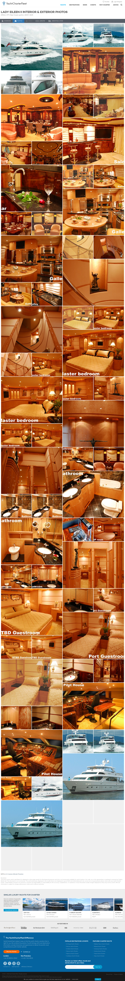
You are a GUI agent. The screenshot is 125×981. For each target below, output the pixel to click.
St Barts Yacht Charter (72, 949)
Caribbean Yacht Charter (72, 956)
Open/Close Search (121, 5)
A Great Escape (75, 912)
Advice (115, 5)
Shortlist (107, 1)
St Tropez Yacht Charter (72, 944)
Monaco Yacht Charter (72, 946)
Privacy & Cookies (118, 974)
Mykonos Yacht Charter (72, 953)
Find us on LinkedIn (18, 963)
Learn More (75, 979)
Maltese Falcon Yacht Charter (101, 944)
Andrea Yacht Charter (100, 951)
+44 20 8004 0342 (10, 958)
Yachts (63, 5)
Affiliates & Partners (26, 966)
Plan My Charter (11, 951)
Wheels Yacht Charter (100, 946)
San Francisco (26, 956)
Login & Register (118, 1)
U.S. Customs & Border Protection (14, 874)
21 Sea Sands (51, 912)
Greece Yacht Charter (72, 951)
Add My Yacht (15, 966)
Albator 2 (96, 912)
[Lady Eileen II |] (16, 82)
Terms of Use (109, 974)
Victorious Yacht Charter (100, 949)
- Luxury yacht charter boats (20, 3)
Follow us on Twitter (9, 963)
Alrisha (118, 912)
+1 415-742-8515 (27, 958)
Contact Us (6, 966)
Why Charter (104, 5)
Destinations (74, 5)
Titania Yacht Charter (99, 953)
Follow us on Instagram (14, 963)
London (6, 956)
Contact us (26, 952)
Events (93, 5)
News (85, 5)
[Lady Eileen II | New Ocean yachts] (31, 47)
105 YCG (26, 912)
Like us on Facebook (5, 963)
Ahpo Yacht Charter (99, 956)
